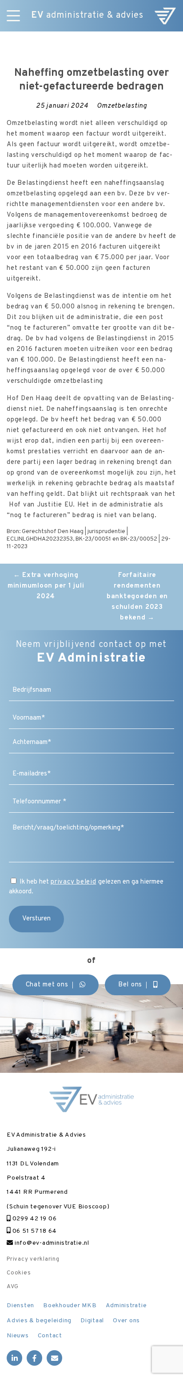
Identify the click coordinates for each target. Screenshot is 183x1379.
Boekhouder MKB (70, 1305)
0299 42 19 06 (33, 1219)
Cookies (19, 1273)
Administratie (126, 1305)
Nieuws (18, 1336)
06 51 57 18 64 (34, 1231)
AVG (12, 1286)
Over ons (126, 1320)
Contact (50, 1336)
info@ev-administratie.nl (51, 1243)
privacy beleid (73, 882)
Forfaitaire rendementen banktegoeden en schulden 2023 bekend (137, 596)
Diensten (20, 1305)
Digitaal (92, 1320)
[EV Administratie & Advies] (165, 16)
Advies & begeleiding (39, 1320)
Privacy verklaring (33, 1259)
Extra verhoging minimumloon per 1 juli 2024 (46, 586)
